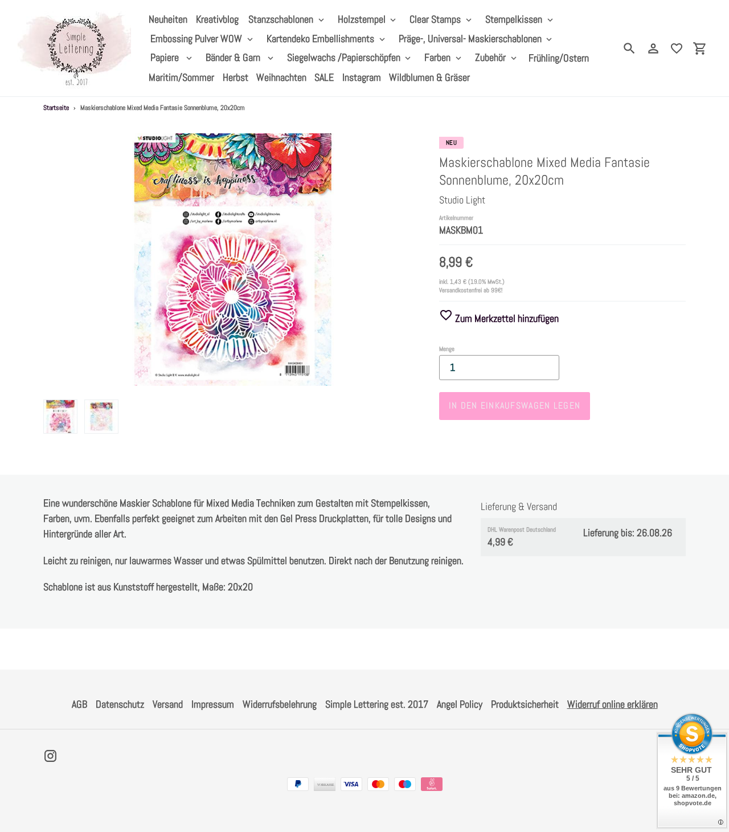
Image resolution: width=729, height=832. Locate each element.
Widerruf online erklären (612, 704)
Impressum (212, 704)
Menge (446, 349)
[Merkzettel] (676, 48)
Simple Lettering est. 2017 (376, 704)
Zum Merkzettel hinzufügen (506, 318)
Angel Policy (459, 704)
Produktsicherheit (525, 704)
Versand (168, 704)
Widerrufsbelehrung (280, 704)
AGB (79, 704)
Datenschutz (120, 704)
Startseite (56, 107)
